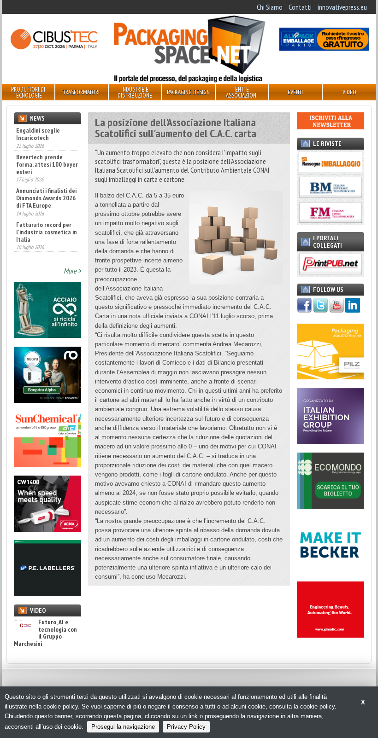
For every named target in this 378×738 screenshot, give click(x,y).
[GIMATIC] (330, 634)
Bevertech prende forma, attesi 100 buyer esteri (47, 143)
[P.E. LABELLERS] (47, 593)
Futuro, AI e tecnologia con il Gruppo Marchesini (45, 633)
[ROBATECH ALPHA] (47, 400)
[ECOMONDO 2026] (330, 506)
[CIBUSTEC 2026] (54, 47)
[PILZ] (330, 376)
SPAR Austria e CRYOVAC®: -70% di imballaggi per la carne (46, 244)
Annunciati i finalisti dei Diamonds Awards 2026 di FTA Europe (46, 177)
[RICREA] (47, 335)
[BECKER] (330, 570)
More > (72, 270)
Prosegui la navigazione (123, 726)
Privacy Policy (186, 726)
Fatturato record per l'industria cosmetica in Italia (46, 210)
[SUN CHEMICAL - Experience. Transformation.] (47, 464)
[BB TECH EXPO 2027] (330, 441)
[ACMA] (47, 529)
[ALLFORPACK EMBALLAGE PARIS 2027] (324, 47)
